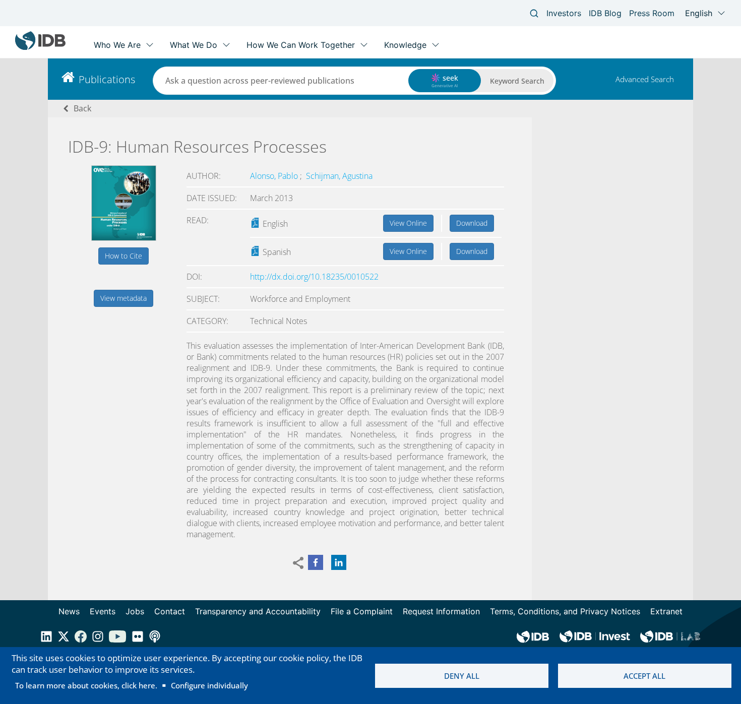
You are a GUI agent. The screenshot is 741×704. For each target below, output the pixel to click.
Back (82, 108)
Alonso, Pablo (275, 175)
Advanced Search (644, 79)
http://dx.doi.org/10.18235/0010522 (314, 276)
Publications (107, 79)
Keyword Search (517, 81)
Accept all (644, 676)
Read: (198, 220)
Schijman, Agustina (339, 175)
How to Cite (123, 256)
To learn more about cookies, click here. (86, 685)
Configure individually (209, 685)
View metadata (123, 298)
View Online (408, 223)
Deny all (461, 676)
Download (471, 223)
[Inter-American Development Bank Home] (40, 47)
